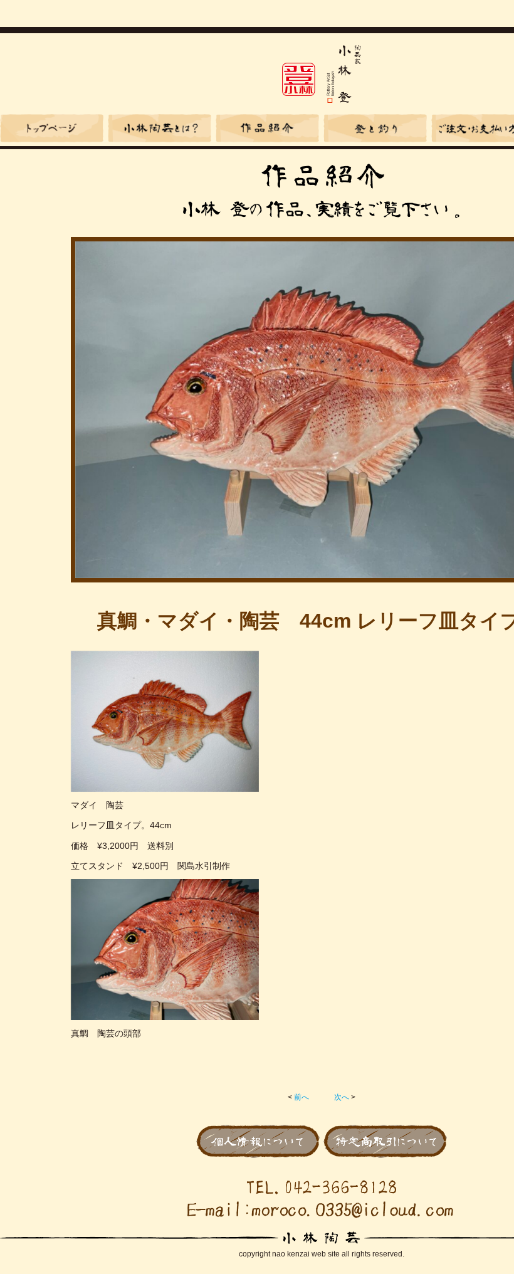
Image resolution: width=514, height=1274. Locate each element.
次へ (341, 1097)
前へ (301, 1097)
